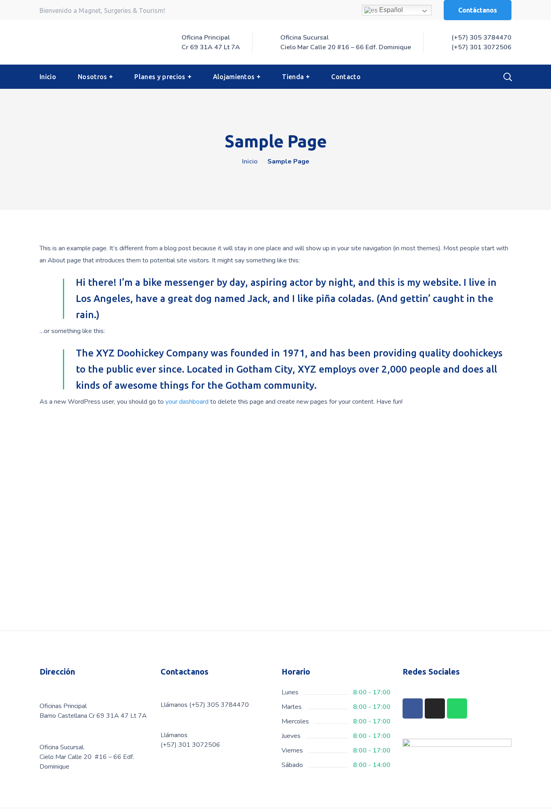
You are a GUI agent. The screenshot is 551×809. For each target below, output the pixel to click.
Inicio (250, 161)
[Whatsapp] (457, 708)
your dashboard (187, 401)
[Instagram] (435, 708)
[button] (477, 10)
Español (390, 9)
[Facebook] (413, 708)
